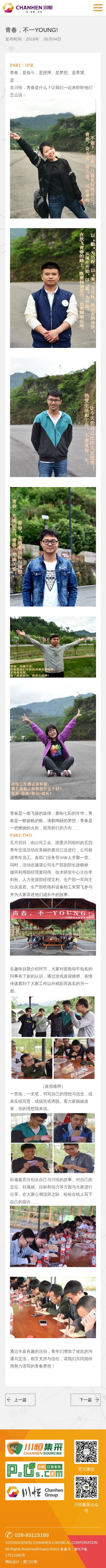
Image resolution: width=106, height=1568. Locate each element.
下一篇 (86, 1399)
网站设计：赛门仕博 (21, 1562)
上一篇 (20, 1399)
